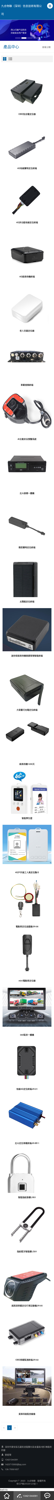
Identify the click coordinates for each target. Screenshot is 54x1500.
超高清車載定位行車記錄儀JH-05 (27, 1305)
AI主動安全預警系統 (27, 438)
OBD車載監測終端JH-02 (27, 1359)
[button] (50, 6)
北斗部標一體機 (27, 493)
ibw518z (4, 1489)
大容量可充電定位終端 (27, 709)
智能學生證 (27, 818)
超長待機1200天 (27, 763)
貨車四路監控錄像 (27, 1413)
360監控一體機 (27, 1034)
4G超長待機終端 (27, 276)
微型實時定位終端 (27, 547)
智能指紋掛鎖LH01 (27, 1197)
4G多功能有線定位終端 (27, 222)
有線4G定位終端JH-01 (27, 1088)
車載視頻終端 (27, 384)
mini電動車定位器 (27, 980)
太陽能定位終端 (27, 601)
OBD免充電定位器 (27, 113)
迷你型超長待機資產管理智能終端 (27, 655)
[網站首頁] (7, 1495)
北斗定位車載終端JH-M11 (27, 1143)
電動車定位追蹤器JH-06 (27, 926)
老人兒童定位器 (27, 330)
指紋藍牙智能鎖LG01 (27, 1251)
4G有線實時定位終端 (27, 168)
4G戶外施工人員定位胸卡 (27, 872)
